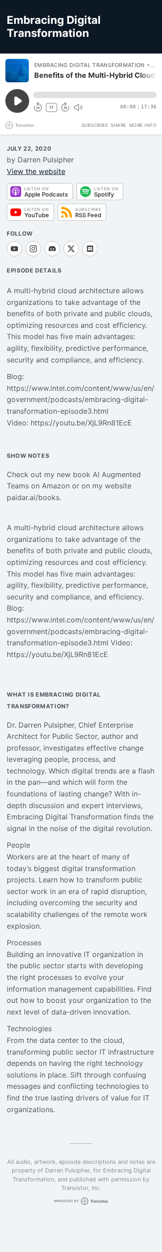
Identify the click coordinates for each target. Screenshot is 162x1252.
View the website (36, 171)
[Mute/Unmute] (77, 107)
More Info (143, 125)
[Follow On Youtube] (14, 248)
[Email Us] (90, 248)
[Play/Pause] (17, 70)
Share (118, 125)
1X (51, 107)
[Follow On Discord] (52, 248)
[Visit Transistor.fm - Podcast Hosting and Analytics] (19, 125)
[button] (95, 95)
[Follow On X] (71, 248)
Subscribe (94, 125)
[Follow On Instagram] (33, 248)
